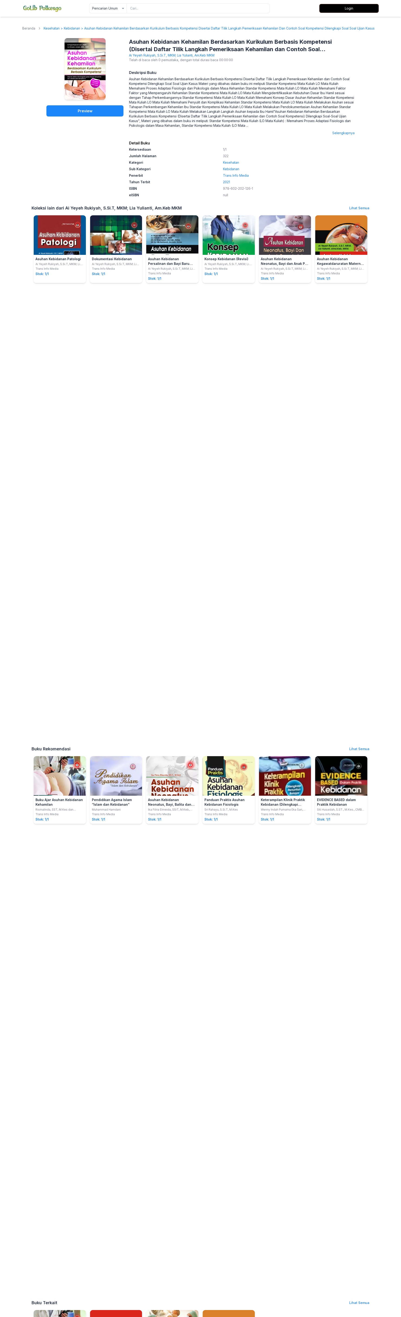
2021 (226, 182)
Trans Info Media (236, 175)
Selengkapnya (343, 133)
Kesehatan (52, 28)
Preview (85, 111)
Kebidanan (72, 28)
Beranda (28, 28)
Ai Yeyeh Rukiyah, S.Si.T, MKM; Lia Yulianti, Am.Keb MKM (171, 55)
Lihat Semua (359, 208)
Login (349, 8)
